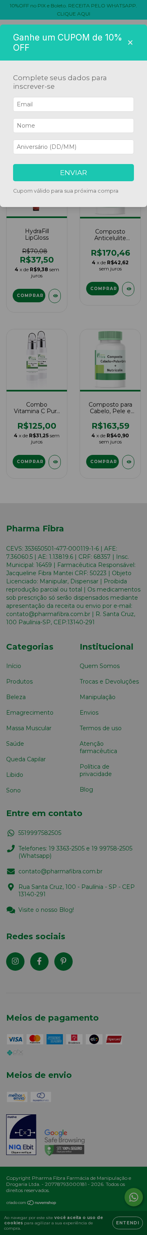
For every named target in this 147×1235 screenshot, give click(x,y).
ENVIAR (73, 173)
